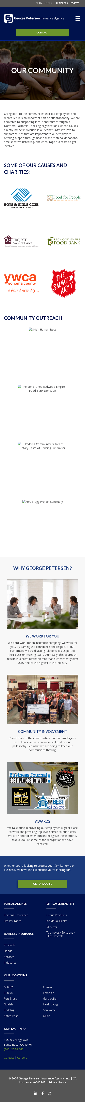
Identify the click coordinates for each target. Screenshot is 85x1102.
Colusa (47, 987)
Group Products (56, 915)
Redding (9, 1010)
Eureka (8, 993)
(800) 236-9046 (13, 1049)
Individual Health (56, 921)
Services (9, 957)
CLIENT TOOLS (44, 3)
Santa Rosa (11, 1016)
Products (9, 945)
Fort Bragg (10, 998)
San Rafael (49, 1010)
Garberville (50, 998)
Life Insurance (12, 921)
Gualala (8, 1004)
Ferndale (48, 993)
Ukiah (46, 1016)
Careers (22, 1057)
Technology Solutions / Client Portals (60, 934)
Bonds (8, 951)
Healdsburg (50, 1004)
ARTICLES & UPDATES (67, 3)
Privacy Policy (57, 1082)
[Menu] (78, 18)
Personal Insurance (16, 915)
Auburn (8, 987)
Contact (9, 1057)
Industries (10, 962)
